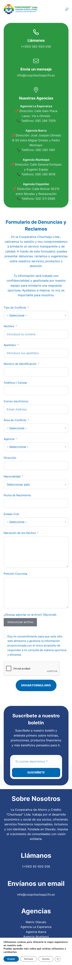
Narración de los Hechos (20, 533)
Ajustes (46, 958)
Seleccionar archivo (20, 622)
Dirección (10, 458)
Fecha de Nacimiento (17, 495)
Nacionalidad (12, 476)
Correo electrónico (16, 401)
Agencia (9, 439)
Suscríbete (36, 772)
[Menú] (66, 9)
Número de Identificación (20, 364)
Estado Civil (11, 514)
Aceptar (11, 958)
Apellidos (10, 345)
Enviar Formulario (36, 685)
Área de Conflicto (15, 420)
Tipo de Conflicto (15, 307)
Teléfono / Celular (15, 382)
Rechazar (28, 958)
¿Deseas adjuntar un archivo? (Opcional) (30, 614)
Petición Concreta (15, 573)
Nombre (9, 326)
